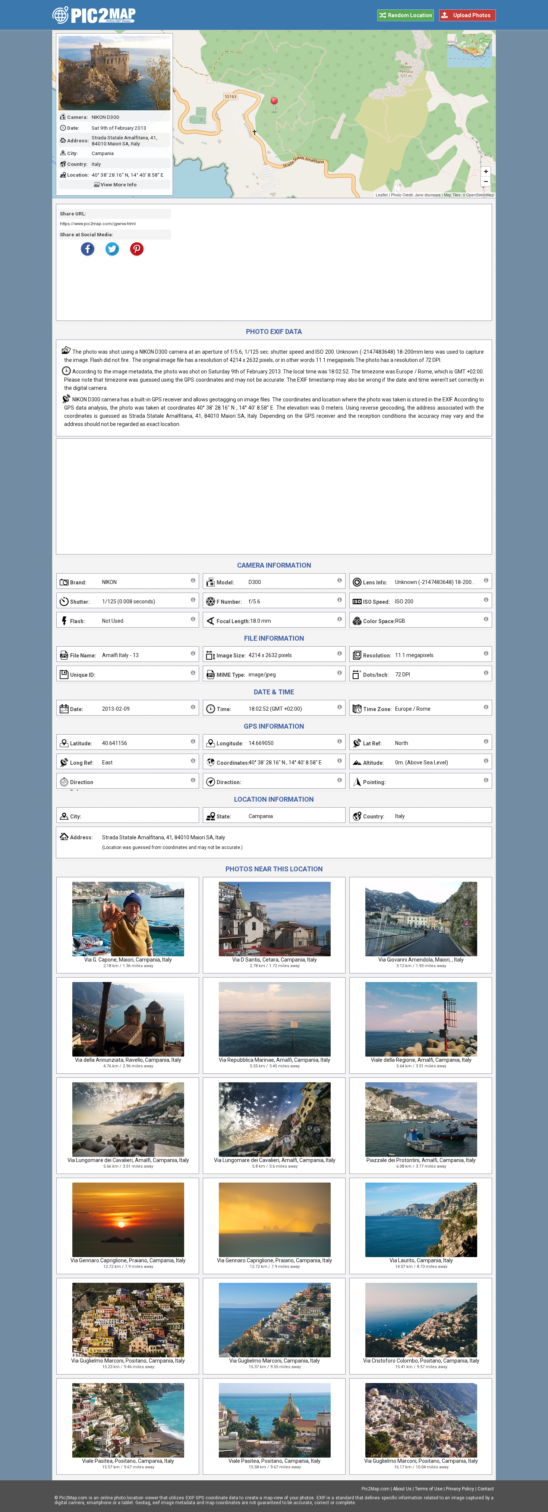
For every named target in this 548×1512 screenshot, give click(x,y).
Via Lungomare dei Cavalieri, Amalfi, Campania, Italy (128, 1160)
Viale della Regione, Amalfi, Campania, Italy (421, 1060)
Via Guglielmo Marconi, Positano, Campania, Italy (128, 1361)
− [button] (486, 181)
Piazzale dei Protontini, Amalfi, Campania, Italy (421, 1160)
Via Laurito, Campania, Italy (421, 1260)
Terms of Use (429, 1489)
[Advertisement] (329, 262)
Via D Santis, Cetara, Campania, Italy (274, 960)
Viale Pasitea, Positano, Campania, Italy (128, 1461)
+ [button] (486, 171)
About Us (402, 1489)
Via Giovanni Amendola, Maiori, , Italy (421, 960)
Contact (486, 1489)
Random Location (410, 15)
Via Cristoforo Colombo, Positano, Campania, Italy (421, 1361)
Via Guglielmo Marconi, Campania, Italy (274, 1361)
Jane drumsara (428, 195)
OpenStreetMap (480, 195)
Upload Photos (472, 15)
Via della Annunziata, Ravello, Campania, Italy (128, 1060)
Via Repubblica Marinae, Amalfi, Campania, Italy (274, 1060)
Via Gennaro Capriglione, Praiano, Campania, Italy (128, 1260)
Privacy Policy (460, 1489)
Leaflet (382, 195)
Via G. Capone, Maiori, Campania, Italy (128, 960)
